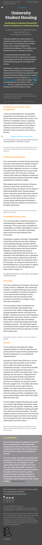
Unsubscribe (6, 539)
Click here (36, 2)
